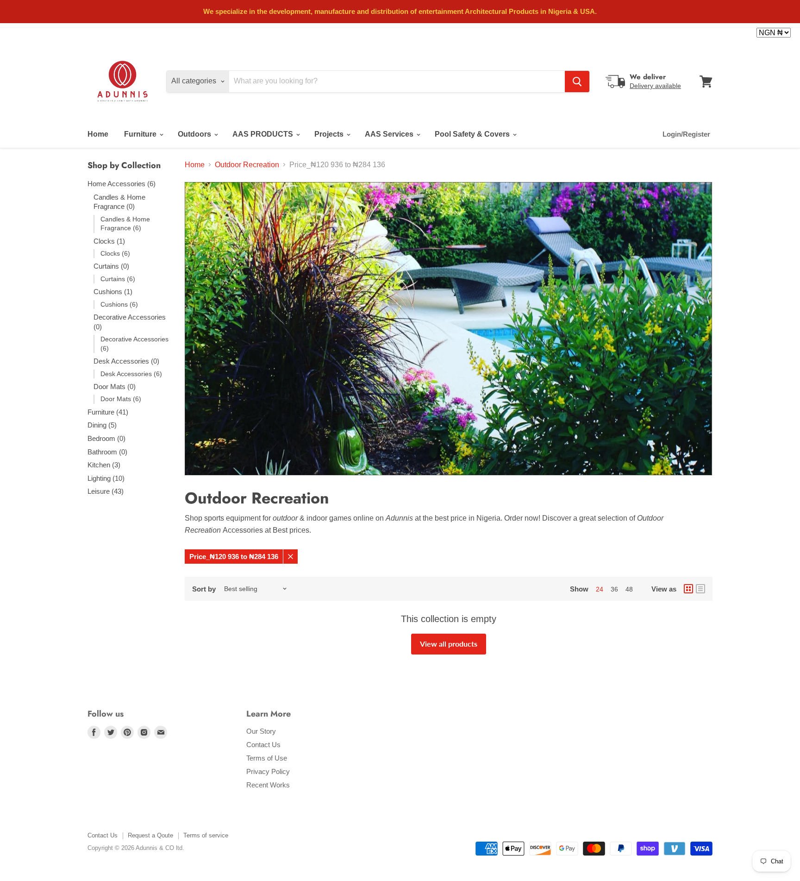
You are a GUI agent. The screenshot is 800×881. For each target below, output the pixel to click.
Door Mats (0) (115, 386)
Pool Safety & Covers (473, 134)
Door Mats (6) (120, 399)
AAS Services (390, 134)
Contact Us (263, 745)
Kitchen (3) (104, 465)
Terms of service (205, 835)
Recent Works (268, 785)
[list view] (700, 588)
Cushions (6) (119, 304)
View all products (448, 643)
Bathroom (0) (107, 452)
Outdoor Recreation (247, 165)
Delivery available (655, 85)
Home (98, 134)
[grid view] (688, 588)
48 (629, 589)
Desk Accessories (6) (131, 374)
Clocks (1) (109, 241)
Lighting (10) (106, 478)
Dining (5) (102, 425)
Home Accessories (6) (122, 184)
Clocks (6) (115, 253)
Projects (329, 134)
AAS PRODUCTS (263, 134)
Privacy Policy (268, 771)
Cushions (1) (113, 292)
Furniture (141, 134)
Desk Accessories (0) (126, 361)
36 (614, 589)
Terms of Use (266, 758)
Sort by (204, 589)
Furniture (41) (108, 412)
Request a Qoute (150, 835)
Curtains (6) (117, 279)
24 (599, 589)
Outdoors (195, 134)
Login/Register (686, 134)
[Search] (577, 81)
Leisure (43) (106, 491)
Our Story (261, 731)
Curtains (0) (111, 266)
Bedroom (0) (106, 438)
